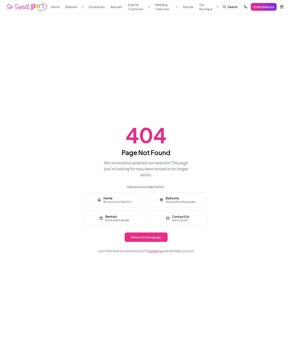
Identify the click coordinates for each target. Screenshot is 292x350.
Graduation (96, 7)
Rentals (188, 7)
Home (55, 7)
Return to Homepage (146, 237)
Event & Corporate (135, 7)
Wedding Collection (162, 7)
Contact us (155, 251)
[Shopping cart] (281, 7)
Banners (116, 7)
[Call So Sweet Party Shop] (245, 7)
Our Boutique (205, 7)
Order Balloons (263, 7)
